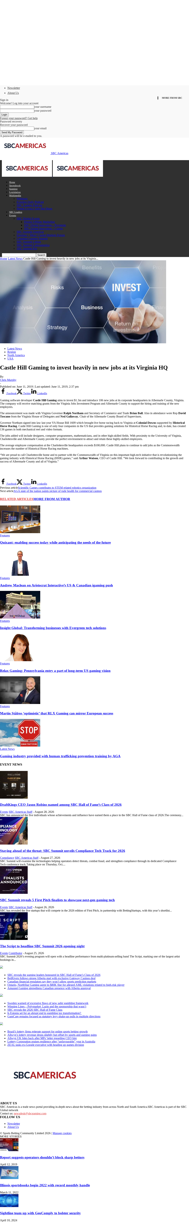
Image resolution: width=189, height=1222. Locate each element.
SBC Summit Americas (30, 231)
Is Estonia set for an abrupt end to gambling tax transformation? (44, 1013)
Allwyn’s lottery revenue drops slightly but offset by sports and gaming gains (52, 1034)
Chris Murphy (8, 380)
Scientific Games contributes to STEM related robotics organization (57, 487)
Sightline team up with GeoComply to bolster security (40, 1213)
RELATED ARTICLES (16, 499)
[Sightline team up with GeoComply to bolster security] (9, 1206)
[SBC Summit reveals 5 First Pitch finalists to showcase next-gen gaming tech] (14, 892)
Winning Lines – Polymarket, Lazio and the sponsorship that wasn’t (46, 1006)
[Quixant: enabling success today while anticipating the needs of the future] (20, 532)
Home (12, 182)
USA (10, 358)
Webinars (22, 198)
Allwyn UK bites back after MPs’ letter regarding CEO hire (42, 1038)
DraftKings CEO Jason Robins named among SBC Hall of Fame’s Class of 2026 (61, 805)
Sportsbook (15, 185)
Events (12, 215)
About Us (13, 92)
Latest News (15, 258)
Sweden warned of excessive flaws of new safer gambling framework (47, 1003)
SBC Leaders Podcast (29, 205)
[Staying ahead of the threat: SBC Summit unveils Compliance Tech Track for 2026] (14, 843)
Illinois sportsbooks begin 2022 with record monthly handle (45, 1185)
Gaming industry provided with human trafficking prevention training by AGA (60, 756)
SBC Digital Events (28, 218)
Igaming (13, 188)
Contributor (15, 953)
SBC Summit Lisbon (29, 241)
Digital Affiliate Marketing (39, 221)
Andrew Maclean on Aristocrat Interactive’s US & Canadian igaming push (56, 585)
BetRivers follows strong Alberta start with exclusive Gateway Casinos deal (51, 978)
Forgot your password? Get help (19, 118)
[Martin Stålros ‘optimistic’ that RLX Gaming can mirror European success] (20, 703)
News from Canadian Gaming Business (46, 967)
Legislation (15, 192)
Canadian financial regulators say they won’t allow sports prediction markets (51, 981)
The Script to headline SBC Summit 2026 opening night (42, 946)
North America (16, 355)
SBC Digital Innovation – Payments (45, 225)
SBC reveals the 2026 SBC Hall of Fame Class (34, 1009)
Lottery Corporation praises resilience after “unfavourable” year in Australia (51, 1041)
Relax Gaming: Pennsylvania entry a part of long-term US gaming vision (55, 671)
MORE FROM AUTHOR (51, 499)
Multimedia (15, 195)
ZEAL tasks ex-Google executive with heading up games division (45, 1044)
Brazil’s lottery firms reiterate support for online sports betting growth (47, 1031)
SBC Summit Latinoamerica (33, 245)
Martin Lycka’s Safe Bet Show (34, 208)
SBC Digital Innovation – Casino (43, 228)
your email (40, 128)
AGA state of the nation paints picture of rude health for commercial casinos (57, 491)
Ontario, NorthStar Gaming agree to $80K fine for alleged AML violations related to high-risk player (65, 984)
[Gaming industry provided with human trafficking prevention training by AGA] (20, 745)
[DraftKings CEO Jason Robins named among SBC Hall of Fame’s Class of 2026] (14, 797)
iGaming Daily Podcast (30, 201)
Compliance (7, 857)
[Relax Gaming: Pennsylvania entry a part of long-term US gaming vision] (20, 660)
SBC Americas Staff (20, 811)
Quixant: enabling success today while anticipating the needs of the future (55, 542)
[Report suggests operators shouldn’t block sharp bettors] (9, 1150)
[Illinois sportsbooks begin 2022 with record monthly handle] (9, 1178)
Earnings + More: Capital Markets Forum (41, 235)
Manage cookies (62, 1133)
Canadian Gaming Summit (32, 238)
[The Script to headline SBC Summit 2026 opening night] (14, 938)
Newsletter (13, 87)
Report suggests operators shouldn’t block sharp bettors (42, 1157)
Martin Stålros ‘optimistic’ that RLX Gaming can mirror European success (56, 713)
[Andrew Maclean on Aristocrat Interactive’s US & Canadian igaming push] (20, 574)
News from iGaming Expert (36, 995)
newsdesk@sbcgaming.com (30, 1113)
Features (5, 535)
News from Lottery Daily (34, 1024)
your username (42, 106)
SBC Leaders (15, 212)
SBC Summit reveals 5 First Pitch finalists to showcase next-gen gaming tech (57, 900)
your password (42, 110)
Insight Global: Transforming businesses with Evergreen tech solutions (53, 628)
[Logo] (27, 175)
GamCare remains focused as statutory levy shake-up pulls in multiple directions (53, 1016)
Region (11, 351)
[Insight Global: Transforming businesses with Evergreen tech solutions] (20, 617)
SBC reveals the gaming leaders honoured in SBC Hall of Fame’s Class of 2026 (53, 974)
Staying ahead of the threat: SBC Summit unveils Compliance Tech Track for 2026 (62, 851)
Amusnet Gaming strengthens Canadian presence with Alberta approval (49, 988)
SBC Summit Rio (27, 248)
